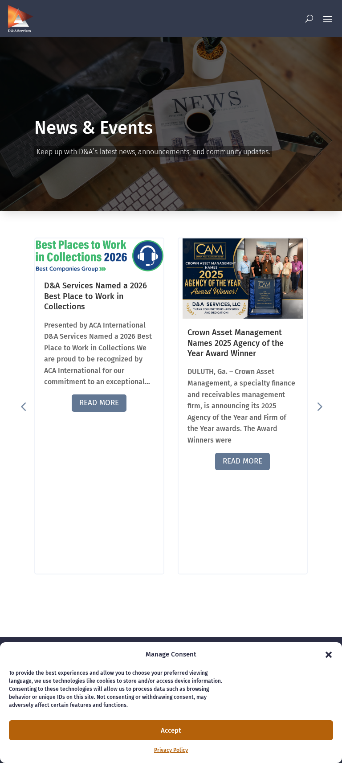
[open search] (309, 18)
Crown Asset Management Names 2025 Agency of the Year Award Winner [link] (235, 343)
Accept (171, 730)
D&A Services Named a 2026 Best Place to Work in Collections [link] (95, 296)
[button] (328, 654)
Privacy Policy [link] (171, 750)
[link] (20, 18)
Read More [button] (99, 402)
